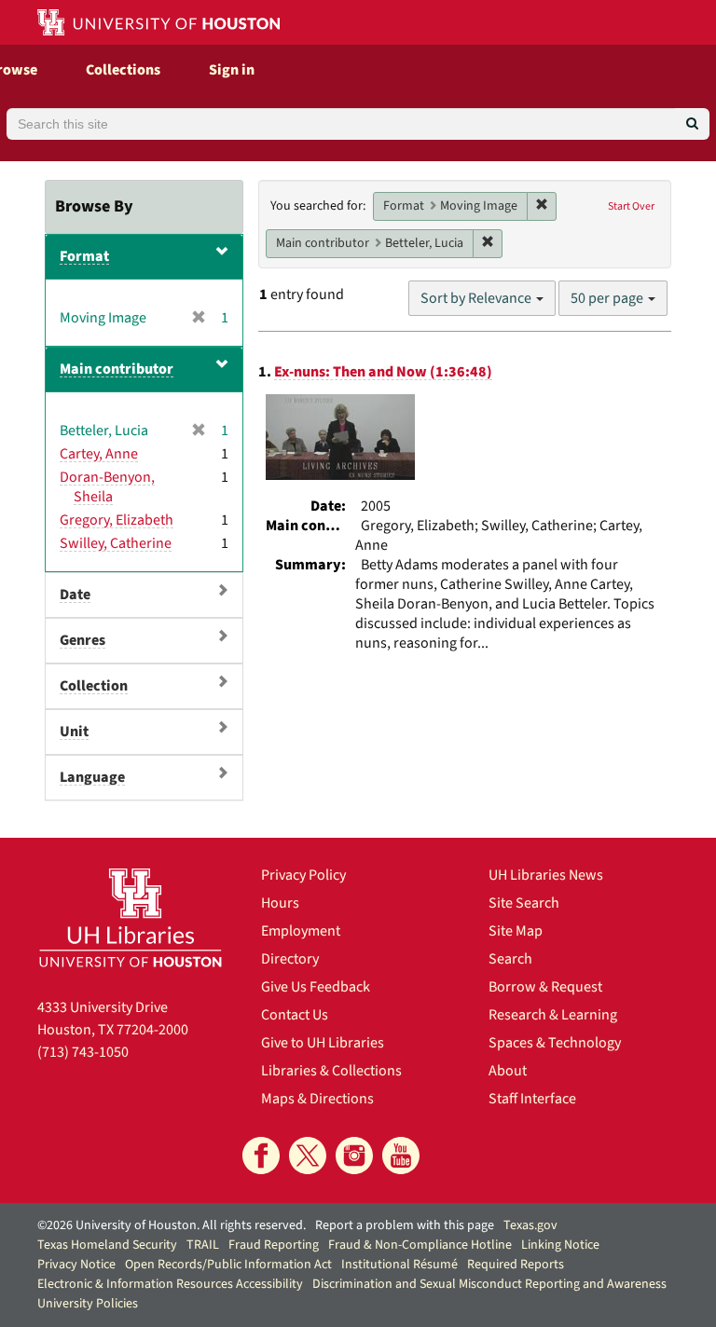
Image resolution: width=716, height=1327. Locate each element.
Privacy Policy (303, 875)
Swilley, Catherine (116, 543)
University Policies (87, 1303)
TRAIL (202, 1245)
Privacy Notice (76, 1264)
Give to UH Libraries (322, 1043)
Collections (123, 70)
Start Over (631, 206)
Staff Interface (532, 1098)
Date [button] (75, 594)
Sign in (232, 70)
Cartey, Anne (99, 454)
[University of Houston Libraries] (130, 917)
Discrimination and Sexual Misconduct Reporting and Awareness (489, 1284)
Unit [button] (74, 731)
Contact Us (294, 1015)
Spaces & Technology (555, 1043)
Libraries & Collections (331, 1070)
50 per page (608, 298)
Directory (290, 959)
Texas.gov (530, 1225)
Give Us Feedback (315, 987)
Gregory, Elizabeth (116, 520)
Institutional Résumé (399, 1264)
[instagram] (354, 1155)
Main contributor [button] (116, 369)
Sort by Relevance (477, 298)
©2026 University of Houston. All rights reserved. (171, 1225)
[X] (307, 1155)
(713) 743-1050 (83, 1052)
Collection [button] (94, 686)
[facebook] (261, 1155)
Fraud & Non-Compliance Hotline (420, 1245)
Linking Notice (560, 1245)
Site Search (524, 903)
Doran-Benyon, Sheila (107, 487)
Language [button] (92, 777)
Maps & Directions (317, 1098)
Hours (280, 903)
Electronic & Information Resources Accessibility (170, 1284)
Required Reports (515, 1264)
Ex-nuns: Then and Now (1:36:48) (383, 372)
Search (510, 959)
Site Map (516, 931)
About (508, 1070)
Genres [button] (82, 640)
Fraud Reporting (273, 1245)
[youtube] (401, 1155)
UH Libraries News (546, 875)
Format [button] (84, 256)
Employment (300, 931)
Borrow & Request (545, 987)
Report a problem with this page (404, 1225)
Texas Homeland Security (107, 1245)
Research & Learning (553, 1015)
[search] (692, 124)
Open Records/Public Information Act (228, 1264)
